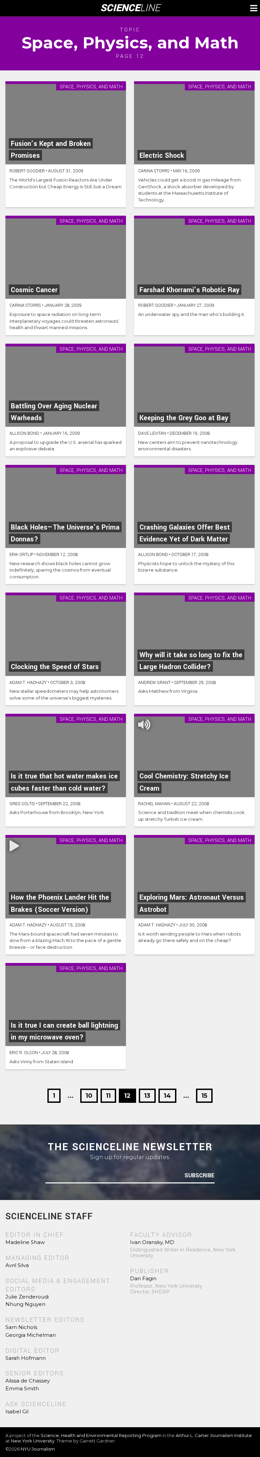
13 (147, 1095)
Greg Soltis (22, 804)
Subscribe (200, 1175)
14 (167, 1095)
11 (108, 1095)
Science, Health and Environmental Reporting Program (101, 1435)
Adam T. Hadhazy (28, 683)
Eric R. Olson (23, 1053)
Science (130, 8)
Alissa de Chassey (27, 1380)
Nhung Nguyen (25, 1304)
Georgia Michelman (30, 1335)
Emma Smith (22, 1388)
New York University (33, 1440)
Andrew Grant (154, 683)
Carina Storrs (154, 171)
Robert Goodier (27, 171)
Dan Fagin (143, 1278)
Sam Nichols (21, 1327)
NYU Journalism (38, 1449)
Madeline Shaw (25, 1242)
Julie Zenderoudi (27, 1296)
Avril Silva (17, 1265)
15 (204, 1095)
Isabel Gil (16, 1411)
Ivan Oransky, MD (152, 1242)
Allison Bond (24, 433)
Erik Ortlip (21, 555)
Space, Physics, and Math (91, 87)
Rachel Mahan (154, 804)
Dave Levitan (152, 433)
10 (89, 1095)
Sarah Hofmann (25, 1358)
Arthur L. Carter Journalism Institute (214, 1435)
